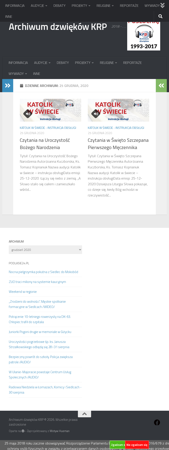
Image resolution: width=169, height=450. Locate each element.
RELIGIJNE (103, 5)
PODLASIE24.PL (19, 263)
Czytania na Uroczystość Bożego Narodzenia (45, 143)
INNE (8, 16)
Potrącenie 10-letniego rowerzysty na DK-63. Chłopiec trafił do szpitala (40, 319)
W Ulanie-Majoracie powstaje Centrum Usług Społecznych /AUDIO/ (40, 374)
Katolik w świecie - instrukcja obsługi (48, 127)
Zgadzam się (119, 445)
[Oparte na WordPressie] (23, 431)
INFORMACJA (15, 5)
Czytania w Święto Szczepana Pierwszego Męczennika (118, 143)
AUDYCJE (37, 5)
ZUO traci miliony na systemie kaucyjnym (37, 281)
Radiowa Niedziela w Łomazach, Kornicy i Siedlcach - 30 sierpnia (45, 390)
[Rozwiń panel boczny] (7, 85)
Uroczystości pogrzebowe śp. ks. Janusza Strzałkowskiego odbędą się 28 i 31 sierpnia (39, 344)
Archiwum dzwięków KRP (58, 26)
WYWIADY (152, 5)
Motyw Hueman (60, 431)
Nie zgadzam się (137, 445)
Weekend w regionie (23, 291)
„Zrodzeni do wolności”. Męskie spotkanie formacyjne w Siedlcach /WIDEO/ (37, 304)
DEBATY (59, 5)
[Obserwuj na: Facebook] (157, 422)
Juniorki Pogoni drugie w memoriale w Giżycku (40, 331)
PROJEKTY (79, 5)
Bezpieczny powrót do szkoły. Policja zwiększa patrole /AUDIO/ (41, 359)
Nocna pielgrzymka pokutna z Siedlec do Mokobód (43, 271)
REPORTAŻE (129, 5)
